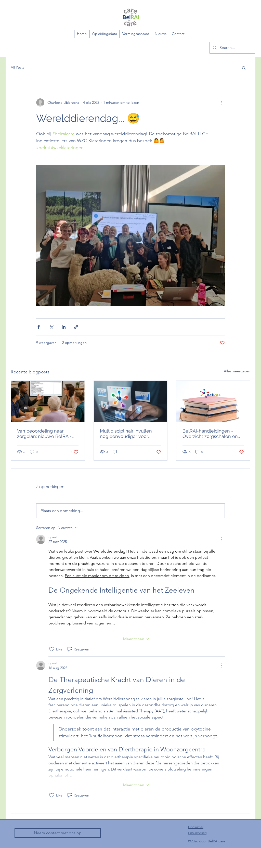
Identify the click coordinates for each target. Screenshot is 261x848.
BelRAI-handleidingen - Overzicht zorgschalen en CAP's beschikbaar (210, 433)
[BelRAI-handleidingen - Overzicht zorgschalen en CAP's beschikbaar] (213, 401)
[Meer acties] (222, 102)
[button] (243, 68)
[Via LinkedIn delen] (63, 326)
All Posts (17, 67)
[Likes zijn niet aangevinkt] (51, 649)
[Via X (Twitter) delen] (51, 326)
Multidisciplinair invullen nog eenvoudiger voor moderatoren (126, 433)
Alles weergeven (237, 371)
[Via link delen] (76, 326)
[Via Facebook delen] (38, 326)
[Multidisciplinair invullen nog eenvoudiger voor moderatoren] (130, 401)
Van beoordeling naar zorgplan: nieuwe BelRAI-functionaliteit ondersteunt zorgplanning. (45, 433)
